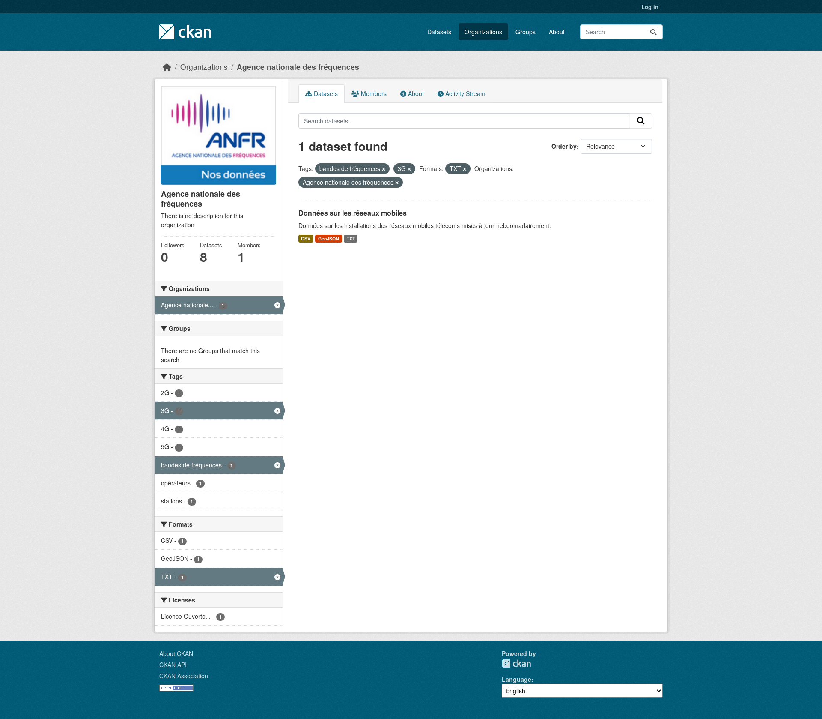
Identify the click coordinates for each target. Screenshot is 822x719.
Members (373, 93)
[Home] (167, 66)
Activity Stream (464, 93)
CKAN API (173, 664)
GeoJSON (328, 238)
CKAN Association (183, 675)
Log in (649, 7)
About (557, 31)
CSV (305, 238)
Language (516, 679)
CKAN (516, 663)
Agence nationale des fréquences (298, 66)
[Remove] (383, 168)
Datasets (439, 31)
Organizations (483, 31)
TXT (351, 238)
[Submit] (653, 31)
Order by (564, 146)
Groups (525, 31)
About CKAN (176, 653)
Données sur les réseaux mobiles (352, 213)
